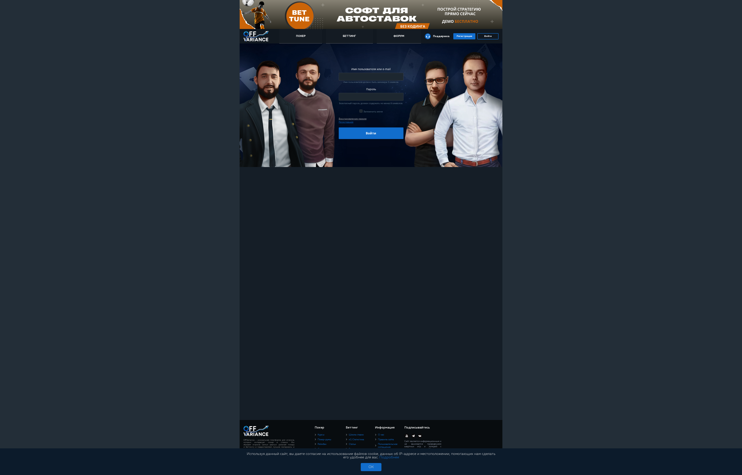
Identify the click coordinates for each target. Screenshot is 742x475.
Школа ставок (356, 435)
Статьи (352, 444)
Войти (488, 36)
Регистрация (464, 36)
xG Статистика (356, 440)
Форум (398, 36)
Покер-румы (324, 440)
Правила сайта (386, 440)
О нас (381, 435)
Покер (300, 36)
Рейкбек (322, 444)
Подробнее (389, 457)
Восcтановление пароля (353, 118)
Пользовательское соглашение (387, 445)
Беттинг (349, 36)
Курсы (321, 435)
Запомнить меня (373, 111)
